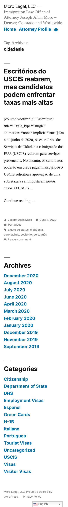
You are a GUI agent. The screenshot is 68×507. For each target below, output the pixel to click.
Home (10, 29)
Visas (10, 464)
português (40, 234)
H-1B (9, 421)
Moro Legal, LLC (20, 6)
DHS (8, 393)
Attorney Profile (35, 29)
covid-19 (26, 234)
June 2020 (15, 297)
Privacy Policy (32, 496)
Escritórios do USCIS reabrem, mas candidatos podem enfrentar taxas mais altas (29, 86)
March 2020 (17, 311)
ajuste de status (18, 229)
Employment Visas (24, 400)
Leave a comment (19, 239)
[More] (56, 30)
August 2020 (18, 282)
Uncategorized (19, 450)
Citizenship (16, 379)
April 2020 (15, 304)
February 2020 (19, 318)
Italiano (11, 428)
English (43, 503)
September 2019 (21, 346)
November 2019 (21, 339)
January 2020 (18, 325)
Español (12, 407)
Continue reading (20, 200)
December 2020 (21, 275)
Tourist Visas (18, 443)
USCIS (10, 457)
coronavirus (11, 234)
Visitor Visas (17, 471)
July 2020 (14, 289)
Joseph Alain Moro (20, 219)
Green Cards (17, 414)
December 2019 (21, 332)
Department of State (25, 386)
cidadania (36, 229)
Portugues (14, 224)
